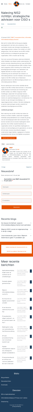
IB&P (12, 37)
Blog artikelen (5, 377)
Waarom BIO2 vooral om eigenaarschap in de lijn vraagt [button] (14, 230)
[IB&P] (5, 150)
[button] (2, 4)
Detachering (4, 401)
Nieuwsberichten (6, 381)
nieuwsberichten (20, 37)
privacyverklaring (16, 406)
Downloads (4, 385)
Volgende (28, 167)
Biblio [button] (10, 4)
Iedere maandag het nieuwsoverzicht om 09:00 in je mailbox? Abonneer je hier (16, 249)
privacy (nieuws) (21, 282)
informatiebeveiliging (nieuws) (9, 39)
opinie (23, 273)
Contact (28, 4)
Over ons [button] (21, 4)
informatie (28, 37)
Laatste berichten (10, 144)
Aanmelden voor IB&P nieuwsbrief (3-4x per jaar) (17, 179)
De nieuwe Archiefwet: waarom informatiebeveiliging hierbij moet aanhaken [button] (16, 224)
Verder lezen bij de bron (9, 138)
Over (3, 144)
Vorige (3, 167)
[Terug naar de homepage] (16, 4)
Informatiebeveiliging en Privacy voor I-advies (14, 398)
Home (5, 4)
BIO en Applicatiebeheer (8, 394)
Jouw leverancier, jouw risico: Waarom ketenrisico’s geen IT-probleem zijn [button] (14, 236)
